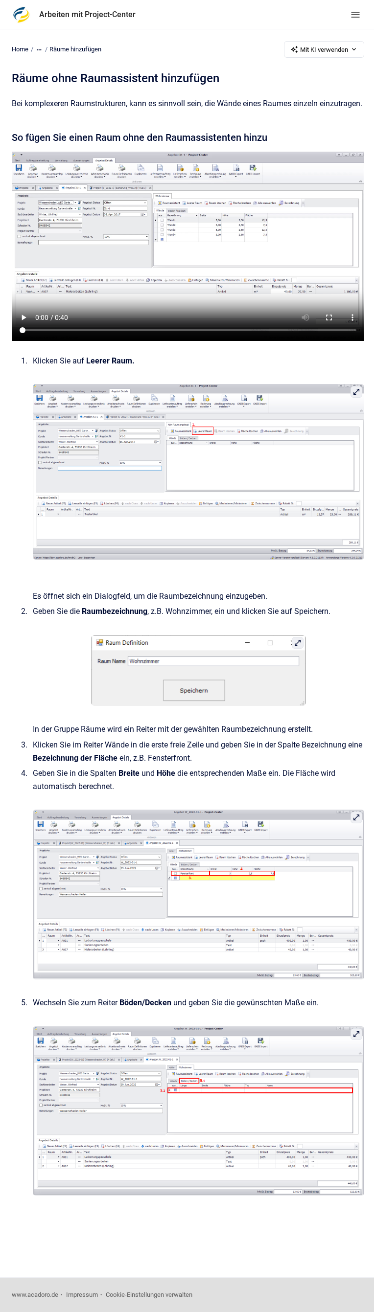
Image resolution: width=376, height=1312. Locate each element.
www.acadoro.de (35, 1294)
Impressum (82, 1294)
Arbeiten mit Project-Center (87, 14)
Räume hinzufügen (75, 49)
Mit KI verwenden (324, 49)
